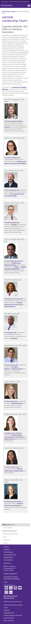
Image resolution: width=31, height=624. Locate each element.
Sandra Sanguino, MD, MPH (14, 121)
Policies (5, 537)
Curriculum (7, 549)
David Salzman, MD (11, 365)
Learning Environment (10, 554)
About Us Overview (7, 527)
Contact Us (5, 543)
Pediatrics (7, 127)
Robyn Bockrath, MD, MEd (13, 501)
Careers (6, 607)
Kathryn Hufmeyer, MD (13, 157)
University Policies (9, 618)
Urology (14, 224)
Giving (5, 582)
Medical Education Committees (10, 534)
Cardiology (13, 338)
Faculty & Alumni (8, 560)
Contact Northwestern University (13, 605)
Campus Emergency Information (13, 615)
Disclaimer (7, 610)
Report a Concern (9, 620)
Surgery (16, 267)
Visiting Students (8, 557)
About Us (14, 11)
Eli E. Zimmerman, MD (12, 190)
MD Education (6, 5)
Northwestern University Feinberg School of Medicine (15, 1)
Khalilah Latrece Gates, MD (14, 298)
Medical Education (9, 306)
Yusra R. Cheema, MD (12, 467)
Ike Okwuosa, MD (11, 332)
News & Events (6, 540)
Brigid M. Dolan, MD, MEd (13, 433)
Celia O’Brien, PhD (11, 401)
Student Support (8, 552)
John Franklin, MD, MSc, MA (14, 261)
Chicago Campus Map (10, 573)
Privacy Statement (9, 612)
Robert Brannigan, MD (12, 222)
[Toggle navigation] (29, 5)
